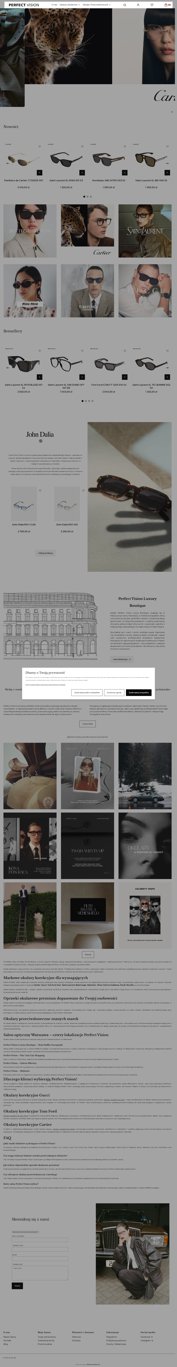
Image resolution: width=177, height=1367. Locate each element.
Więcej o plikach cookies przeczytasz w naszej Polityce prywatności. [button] (45, 684)
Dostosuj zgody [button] (114, 693)
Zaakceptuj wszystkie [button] (139, 693)
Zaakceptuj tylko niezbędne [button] (87, 693)
